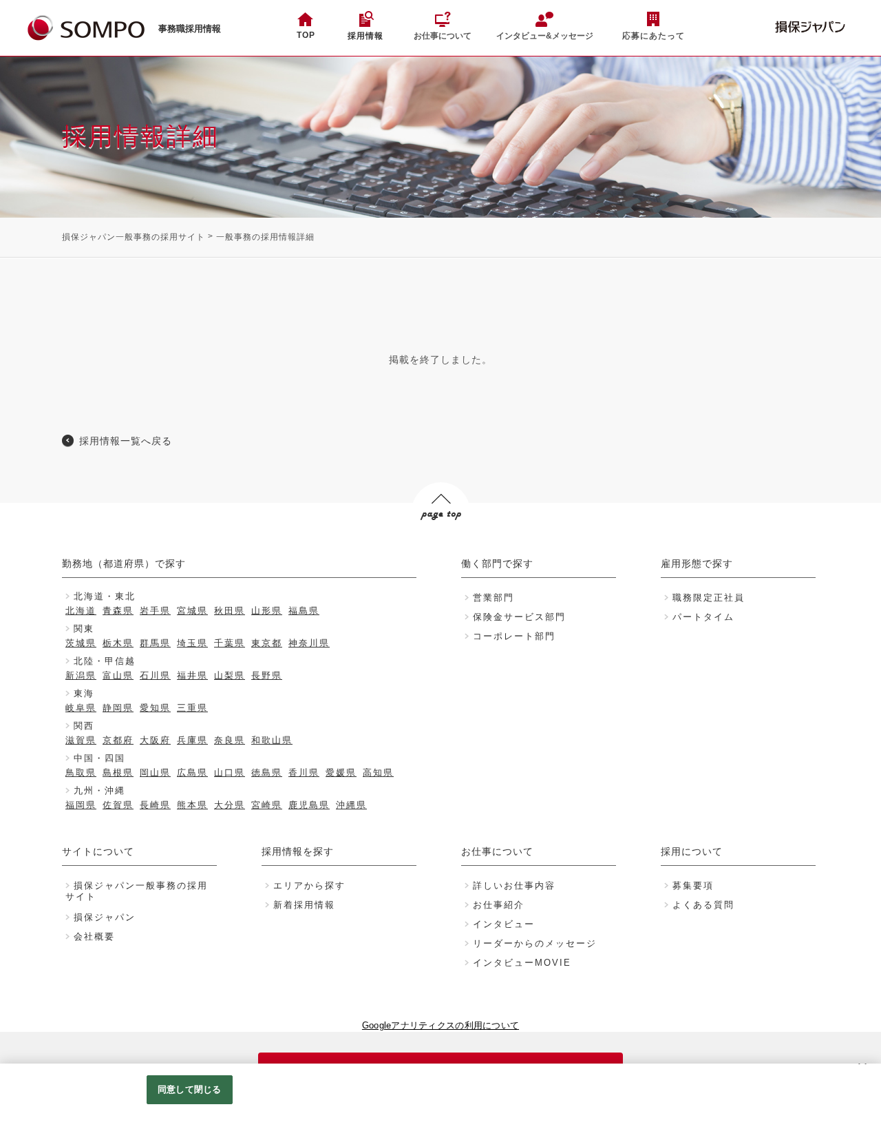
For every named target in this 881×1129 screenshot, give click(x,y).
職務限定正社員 (708, 597)
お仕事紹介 (498, 905)
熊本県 (192, 805)
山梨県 (229, 675)
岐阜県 (80, 708)
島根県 (118, 772)
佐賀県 (118, 805)
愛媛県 (341, 772)
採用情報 (365, 36)
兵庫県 (192, 740)
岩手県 (155, 610)
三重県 (192, 708)
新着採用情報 (304, 905)
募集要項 (693, 885)
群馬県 (155, 643)
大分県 (229, 805)
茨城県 (80, 643)
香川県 (303, 772)
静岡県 (118, 708)
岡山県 (155, 772)
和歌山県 (272, 740)
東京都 (266, 643)
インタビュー (504, 924)
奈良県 (229, 740)
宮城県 (192, 610)
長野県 (266, 675)
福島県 (303, 610)
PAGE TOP (440, 540)
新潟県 (80, 675)
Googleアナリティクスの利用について (440, 1025)
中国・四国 (99, 758)
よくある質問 (703, 905)
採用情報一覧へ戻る (125, 440)
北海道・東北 (105, 596)
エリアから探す (309, 885)
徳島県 (266, 772)
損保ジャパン (105, 917)
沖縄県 (351, 805)
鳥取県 (80, 772)
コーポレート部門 (514, 636)
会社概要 (94, 936)
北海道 (80, 610)
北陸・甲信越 (105, 661)
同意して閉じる (189, 1089)
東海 (84, 693)
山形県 (266, 610)
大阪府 (155, 740)
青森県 (118, 610)
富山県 (118, 675)
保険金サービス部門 (519, 617)
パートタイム (703, 617)
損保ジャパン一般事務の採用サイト (133, 237)
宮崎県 (266, 805)
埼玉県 (192, 643)
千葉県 (229, 643)
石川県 (155, 675)
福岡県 (80, 805)
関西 (84, 726)
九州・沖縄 (99, 790)
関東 (84, 628)
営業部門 (493, 597)
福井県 (192, 675)
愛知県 (155, 708)
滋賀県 (80, 740)
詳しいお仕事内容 (514, 885)
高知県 (378, 772)
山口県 (229, 772)
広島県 (192, 772)
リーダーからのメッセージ (535, 943)
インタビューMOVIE (522, 962)
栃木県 (118, 643)
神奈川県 (309, 643)
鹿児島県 (309, 805)
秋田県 (229, 610)
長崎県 (155, 805)
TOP (306, 35)
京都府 (118, 740)
